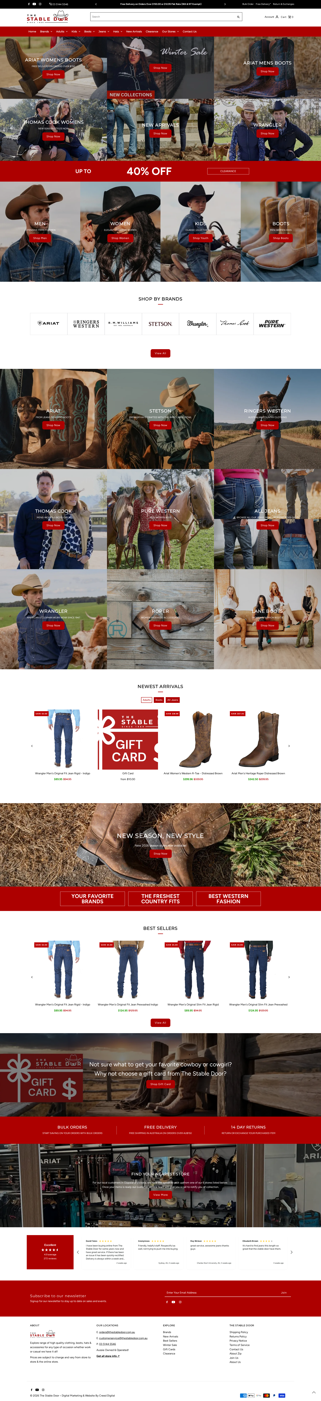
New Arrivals (134, 31)
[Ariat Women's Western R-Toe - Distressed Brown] (193, 740)
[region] (185, 1252)
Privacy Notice (238, 1340)
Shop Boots (281, 238)
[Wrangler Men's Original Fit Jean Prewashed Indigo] (128, 971)
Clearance (152, 31)
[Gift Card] (128, 740)
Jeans (102, 31)
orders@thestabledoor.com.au (117, 1332)
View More (160, 1194)
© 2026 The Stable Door (45, 1395)
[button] (78, 1252)
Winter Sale (170, 1345)
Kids (74, 31)
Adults (60, 31)
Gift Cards (169, 1349)
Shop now (53, 74)
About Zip (235, 1353)
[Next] (224, 4)
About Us (235, 1362)
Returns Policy (238, 1336)
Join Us (234, 1357)
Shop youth (200, 238)
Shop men (40, 238)
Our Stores (168, 31)
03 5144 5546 (107, 1344)
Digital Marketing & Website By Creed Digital (88, 1395)
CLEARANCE (228, 171)
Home (32, 31)
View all (160, 353)
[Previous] (96, 4)
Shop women (120, 238)
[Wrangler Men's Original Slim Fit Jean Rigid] (193, 971)
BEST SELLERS (160, 928)
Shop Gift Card (160, 1084)
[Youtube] (34, 4)
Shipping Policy (239, 1332)
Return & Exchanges (283, 4)
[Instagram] (39, 4)
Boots (87, 31)
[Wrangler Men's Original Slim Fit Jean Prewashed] (258, 971)
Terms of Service (240, 1345)
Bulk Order (248, 4)
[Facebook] (28, 4)
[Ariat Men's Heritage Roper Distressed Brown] (258, 740)
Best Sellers (170, 1340)
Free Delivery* (263, 4)
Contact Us (189, 31)
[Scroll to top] (314, 1392)
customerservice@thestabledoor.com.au (123, 1338)
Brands (44, 31)
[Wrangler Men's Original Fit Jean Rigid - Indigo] (63, 740)
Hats (116, 31)
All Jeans (172, 700)
